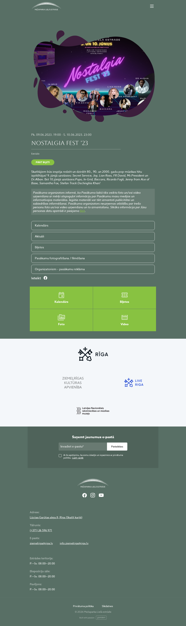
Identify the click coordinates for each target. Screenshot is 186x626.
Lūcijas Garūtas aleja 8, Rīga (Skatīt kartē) (56, 517)
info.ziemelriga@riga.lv (74, 543)
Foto (61, 324)
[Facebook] (84, 495)
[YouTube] (101, 495)
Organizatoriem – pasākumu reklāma (60, 269)
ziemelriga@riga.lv (41, 543)
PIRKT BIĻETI (43, 162)
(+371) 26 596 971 (41, 530)
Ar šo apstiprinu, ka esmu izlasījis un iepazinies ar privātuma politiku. (93, 456)
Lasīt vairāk (77, 457)
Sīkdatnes (107, 606)
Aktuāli (39, 236)
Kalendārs (41, 225)
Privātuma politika (83, 606)
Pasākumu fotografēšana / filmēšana (60, 258)
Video (125, 324)
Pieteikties (117, 446)
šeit (82, 211)
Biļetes (39, 247)
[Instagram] (93, 495)
